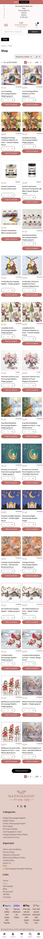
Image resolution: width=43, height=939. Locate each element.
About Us (7, 863)
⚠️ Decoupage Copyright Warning (17, 869)
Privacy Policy (9, 852)
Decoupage (8, 886)
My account (8, 892)
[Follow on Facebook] (17, 806)
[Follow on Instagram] (21, 806)
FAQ (5, 866)
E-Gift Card (24, 17)
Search (34, 32)
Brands (23, 15)
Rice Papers (8, 826)
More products (21, 771)
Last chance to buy (11, 837)
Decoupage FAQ (23, 10)
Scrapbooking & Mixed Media (15, 834)
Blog (23, 8)
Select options (11, 239)
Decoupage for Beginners (23, 6)
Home (3, 46)
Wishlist (6, 894)
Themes (24, 13)
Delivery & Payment (11, 855)
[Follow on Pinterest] (25, 806)
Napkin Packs (8, 821)
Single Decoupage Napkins (14, 818)
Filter (5, 39)
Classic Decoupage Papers (14, 823)
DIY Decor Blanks (10, 829)
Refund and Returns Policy (14, 858)
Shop (5, 883)
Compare (7, 897)
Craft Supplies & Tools (12, 832)
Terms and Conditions (12, 849)
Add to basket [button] (11, 104)
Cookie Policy (8, 860)
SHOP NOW (24, 2)
